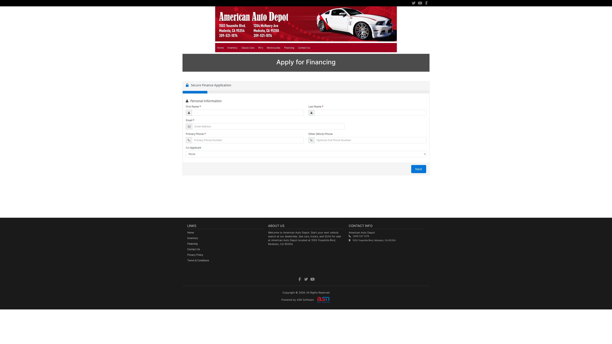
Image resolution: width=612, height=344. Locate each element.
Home (220, 47)
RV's (260, 47)
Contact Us (304, 47)
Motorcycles (273, 47)
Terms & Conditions (198, 260)
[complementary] (602, 334)
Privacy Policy (195, 254)
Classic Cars (248, 47)
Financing (289, 47)
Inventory (232, 47)
